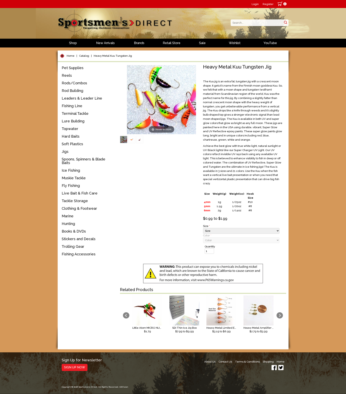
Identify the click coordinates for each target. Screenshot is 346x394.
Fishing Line (72, 106)
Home (70, 55)
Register (268, 4)
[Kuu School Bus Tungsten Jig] (131, 139)
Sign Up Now (74, 367)
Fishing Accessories (79, 254)
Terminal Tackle (75, 113)
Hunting (68, 224)
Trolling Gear (73, 246)
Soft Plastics (72, 144)
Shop (73, 43)
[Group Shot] (123, 139)
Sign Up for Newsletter (82, 360)
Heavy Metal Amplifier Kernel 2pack (258, 327)
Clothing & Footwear (79, 208)
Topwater (70, 129)
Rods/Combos (74, 83)
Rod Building (72, 91)
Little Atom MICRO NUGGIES (147, 327)
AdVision (123, 387)
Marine (67, 216)
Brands (139, 43)
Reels (67, 75)
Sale (202, 43)
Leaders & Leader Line (82, 98)
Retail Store (171, 43)
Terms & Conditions (247, 361)
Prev (126, 315)
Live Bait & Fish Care (80, 193)
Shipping (268, 361)
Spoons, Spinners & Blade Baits (83, 161)
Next (280, 315)
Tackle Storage (75, 201)
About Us (209, 361)
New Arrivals (105, 43)
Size (206, 226)
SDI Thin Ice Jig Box (184, 327)
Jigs (65, 151)
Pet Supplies (72, 68)
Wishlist (234, 43)
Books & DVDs (74, 231)
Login (255, 4)
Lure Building (73, 121)
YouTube (270, 43)
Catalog (84, 55)
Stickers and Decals (79, 239)
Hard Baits (70, 136)
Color (207, 235)
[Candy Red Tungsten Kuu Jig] (139, 139)
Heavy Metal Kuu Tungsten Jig (113, 55)
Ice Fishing (71, 170)
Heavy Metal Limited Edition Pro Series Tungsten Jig (221, 327)
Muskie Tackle (74, 178)
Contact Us (225, 361)
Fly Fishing (71, 185)
